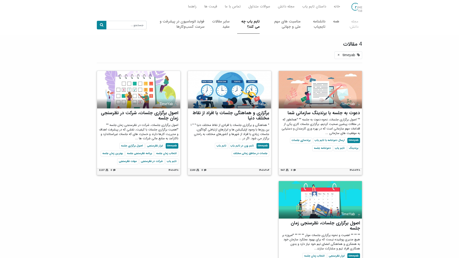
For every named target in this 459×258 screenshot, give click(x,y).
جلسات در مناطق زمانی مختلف (250, 153)
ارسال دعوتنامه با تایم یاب (330, 140)
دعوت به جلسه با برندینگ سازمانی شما (324, 113)
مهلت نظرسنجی (128, 161)
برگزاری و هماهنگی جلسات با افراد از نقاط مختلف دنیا (231, 115)
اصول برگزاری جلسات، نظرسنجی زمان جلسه (325, 225)
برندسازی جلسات (301, 140)
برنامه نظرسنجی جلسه (139, 153)
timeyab (354, 140)
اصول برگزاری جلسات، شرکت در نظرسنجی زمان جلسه (139, 115)
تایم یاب (340, 148)
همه (336, 21)
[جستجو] (101, 25)
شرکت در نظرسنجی (152, 161)
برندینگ (353, 148)
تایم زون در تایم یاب (242, 146)
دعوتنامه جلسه (322, 148)
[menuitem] (337, 7)
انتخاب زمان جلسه (166, 153)
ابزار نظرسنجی (155, 146)
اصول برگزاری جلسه (132, 146)
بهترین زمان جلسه (112, 153)
